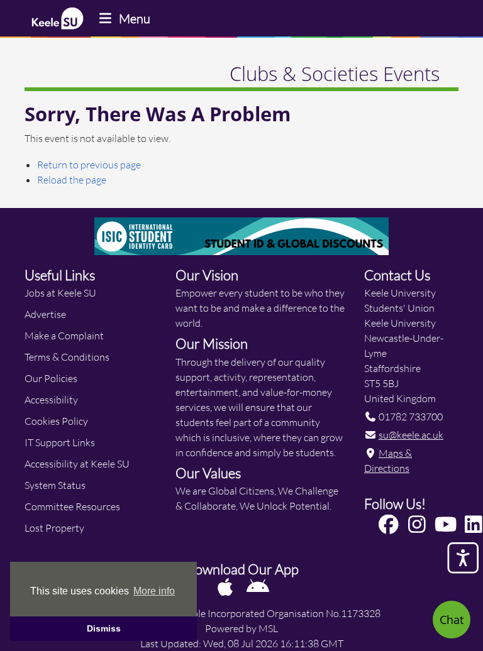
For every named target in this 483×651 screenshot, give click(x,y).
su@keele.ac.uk (411, 434)
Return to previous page (89, 164)
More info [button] (154, 591)
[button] (391, 525)
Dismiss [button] (104, 628)
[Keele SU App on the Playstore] (257, 587)
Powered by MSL (241, 628)
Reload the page (71, 179)
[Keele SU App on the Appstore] (226, 587)
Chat (452, 619)
